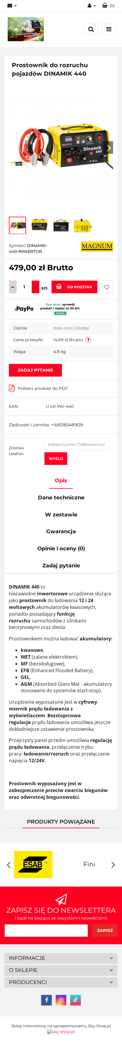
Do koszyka (79, 287)
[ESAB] (32, 864)
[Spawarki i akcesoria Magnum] (97, 246)
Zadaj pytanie (35, 370)
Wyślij (56, 458)
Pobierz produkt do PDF (43, 388)
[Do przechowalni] (106, 287)
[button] (61, 958)
